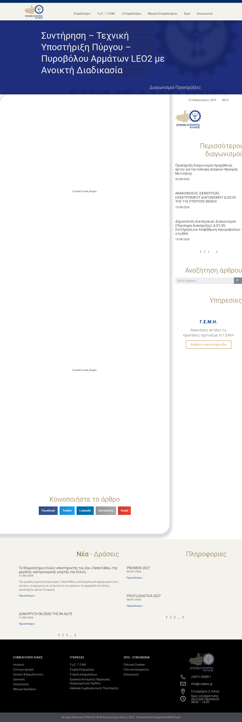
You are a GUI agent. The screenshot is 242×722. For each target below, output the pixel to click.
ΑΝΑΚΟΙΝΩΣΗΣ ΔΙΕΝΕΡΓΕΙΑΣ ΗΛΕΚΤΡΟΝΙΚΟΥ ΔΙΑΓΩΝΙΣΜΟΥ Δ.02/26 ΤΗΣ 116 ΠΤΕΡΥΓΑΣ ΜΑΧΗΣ (205, 197)
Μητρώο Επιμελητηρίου (162, 13)
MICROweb (174, 717)
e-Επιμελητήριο (131, 13)
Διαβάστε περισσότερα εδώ (208, 344)
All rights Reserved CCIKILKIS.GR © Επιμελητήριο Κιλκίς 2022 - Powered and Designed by (114, 717)
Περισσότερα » (27, 595)
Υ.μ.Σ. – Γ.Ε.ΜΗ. (106, 13)
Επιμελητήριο (82, 13)
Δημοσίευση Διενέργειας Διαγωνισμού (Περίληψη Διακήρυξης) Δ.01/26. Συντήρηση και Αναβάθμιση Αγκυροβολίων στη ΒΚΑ (207, 227)
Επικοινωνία (205, 13)
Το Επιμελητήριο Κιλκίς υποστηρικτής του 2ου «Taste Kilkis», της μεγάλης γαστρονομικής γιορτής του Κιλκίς (68, 570)
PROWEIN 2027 (138, 568)
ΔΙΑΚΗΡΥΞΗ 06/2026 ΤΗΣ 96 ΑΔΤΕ (45, 614)
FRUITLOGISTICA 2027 (144, 596)
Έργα (187, 13)
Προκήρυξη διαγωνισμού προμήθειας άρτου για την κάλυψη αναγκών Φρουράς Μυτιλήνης (206, 169)
